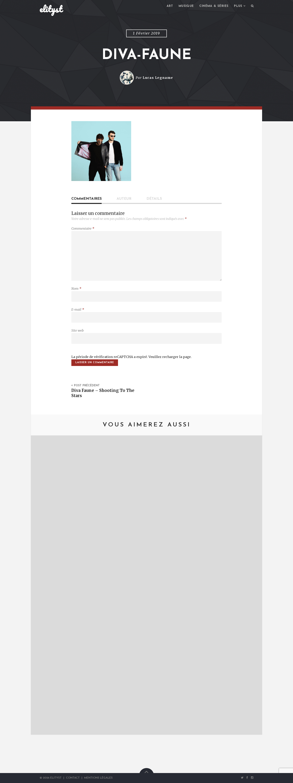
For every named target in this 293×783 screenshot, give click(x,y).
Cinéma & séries (213, 6)
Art (170, 6)
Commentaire (82, 228)
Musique (186, 6)
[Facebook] (247, 778)
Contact (73, 777)
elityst (51, 9)
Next (253, 585)
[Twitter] (242, 778)
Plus (238, 6)
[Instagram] (251, 778)
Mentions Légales (98, 777)
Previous (40, 585)
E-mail (77, 309)
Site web (77, 330)
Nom (76, 289)
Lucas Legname (158, 78)
